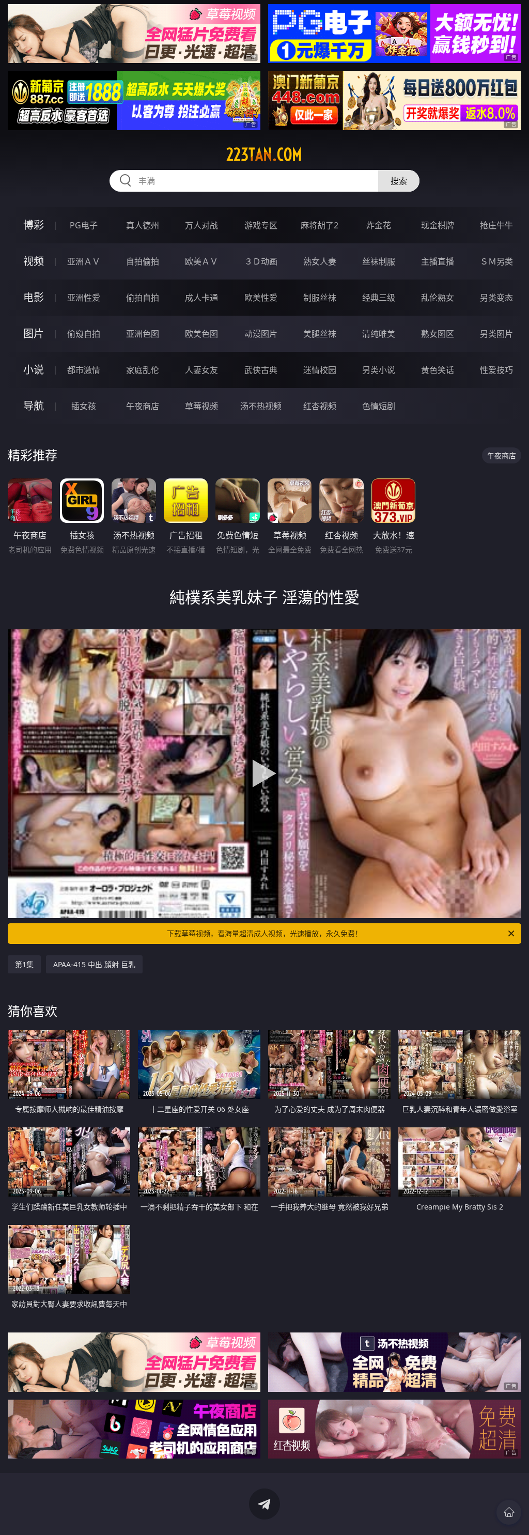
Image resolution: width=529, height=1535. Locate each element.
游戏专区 (260, 225)
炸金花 (378, 225)
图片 (33, 333)
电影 (33, 297)
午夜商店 (142, 406)
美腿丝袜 (319, 333)
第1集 (24, 964)
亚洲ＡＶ (83, 261)
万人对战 (201, 225)
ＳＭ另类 (496, 261)
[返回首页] (508, 1512)
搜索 (399, 181)
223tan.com (264, 154)
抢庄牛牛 (496, 225)
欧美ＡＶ (201, 261)
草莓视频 (201, 406)
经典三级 (378, 297)
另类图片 (496, 333)
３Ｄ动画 (260, 261)
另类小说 (378, 370)
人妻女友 (201, 370)
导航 (33, 406)
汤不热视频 (261, 406)
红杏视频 (319, 406)
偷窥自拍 (83, 333)
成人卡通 (201, 297)
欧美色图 (201, 333)
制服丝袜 (319, 297)
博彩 (33, 225)
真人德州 (142, 225)
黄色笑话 (437, 370)
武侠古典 (260, 370)
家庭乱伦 (142, 370)
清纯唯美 (378, 333)
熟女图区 (437, 333)
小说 (33, 370)
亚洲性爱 (83, 297)
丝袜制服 (378, 261)
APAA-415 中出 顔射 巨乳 (94, 964)
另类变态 (496, 297)
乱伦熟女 (437, 297)
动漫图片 (260, 333)
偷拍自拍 (142, 297)
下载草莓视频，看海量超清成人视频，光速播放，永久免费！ (264, 933)
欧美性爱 (260, 297)
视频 (33, 261)
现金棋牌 (437, 225)
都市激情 (83, 370)
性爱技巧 (496, 370)
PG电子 (84, 225)
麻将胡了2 (319, 225)
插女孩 (83, 406)
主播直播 (437, 261)
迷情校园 (319, 370)
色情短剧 (378, 406)
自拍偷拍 (142, 261)
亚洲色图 (142, 333)
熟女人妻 (319, 261)
